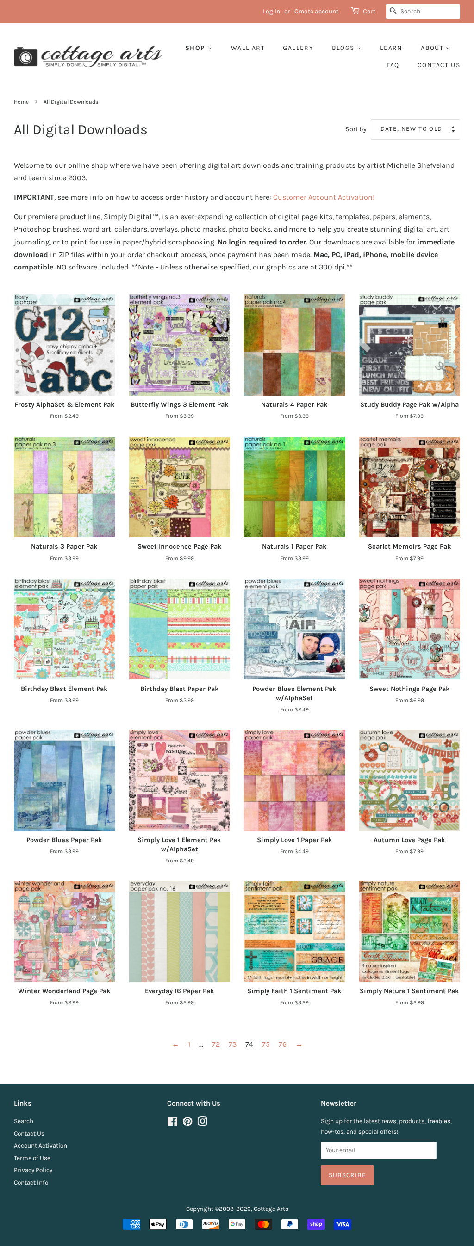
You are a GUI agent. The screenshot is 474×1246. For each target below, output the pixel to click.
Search (23, 1121)
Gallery (298, 48)
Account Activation (40, 1145)
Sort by (356, 129)
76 (283, 1044)
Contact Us (29, 1133)
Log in (271, 11)
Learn (391, 48)
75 (266, 1044)
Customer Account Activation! (323, 197)
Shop (196, 48)
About (433, 48)
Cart (369, 11)
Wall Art (248, 48)
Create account (316, 11)
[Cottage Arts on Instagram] (202, 1123)
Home (21, 101)
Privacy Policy (33, 1170)
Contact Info (31, 1182)
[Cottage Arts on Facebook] (172, 1123)
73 (233, 1044)
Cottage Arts (271, 1208)
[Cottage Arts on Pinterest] (187, 1123)
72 (216, 1044)
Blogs (344, 48)
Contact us (439, 65)
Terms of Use (32, 1157)
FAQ (393, 65)
